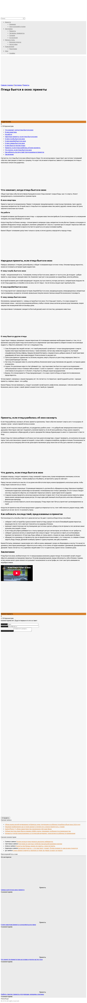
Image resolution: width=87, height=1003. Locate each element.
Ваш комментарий (7, 631)
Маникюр (12, 24)
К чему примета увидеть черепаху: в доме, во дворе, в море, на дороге (37, 850)
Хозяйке (12, 53)
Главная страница (7, 85)
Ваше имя (4, 624)
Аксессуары (13, 44)
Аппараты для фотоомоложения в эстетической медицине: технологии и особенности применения (40, 833)
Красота (8, 22)
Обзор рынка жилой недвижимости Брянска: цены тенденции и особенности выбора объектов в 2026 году (42, 824)
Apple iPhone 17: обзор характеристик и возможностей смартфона (28, 829)
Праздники (13, 49)
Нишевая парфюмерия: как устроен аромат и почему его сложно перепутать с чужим (35, 827)
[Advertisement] (43, 598)
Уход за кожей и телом (17, 26)
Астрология (13, 38)
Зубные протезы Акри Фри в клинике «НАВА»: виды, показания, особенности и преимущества (38, 831)
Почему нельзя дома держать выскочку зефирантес (34, 841)
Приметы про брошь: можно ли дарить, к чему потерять (35, 846)
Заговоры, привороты (17, 33)
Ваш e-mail (4, 626)
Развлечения (9, 46)
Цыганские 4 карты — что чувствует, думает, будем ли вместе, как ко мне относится (48, 848)
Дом (6, 51)
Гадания (12, 35)
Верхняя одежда (15, 42)
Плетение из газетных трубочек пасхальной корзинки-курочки (40, 844)
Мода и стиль (10, 40)
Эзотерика (9, 29)
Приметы (12, 31)
